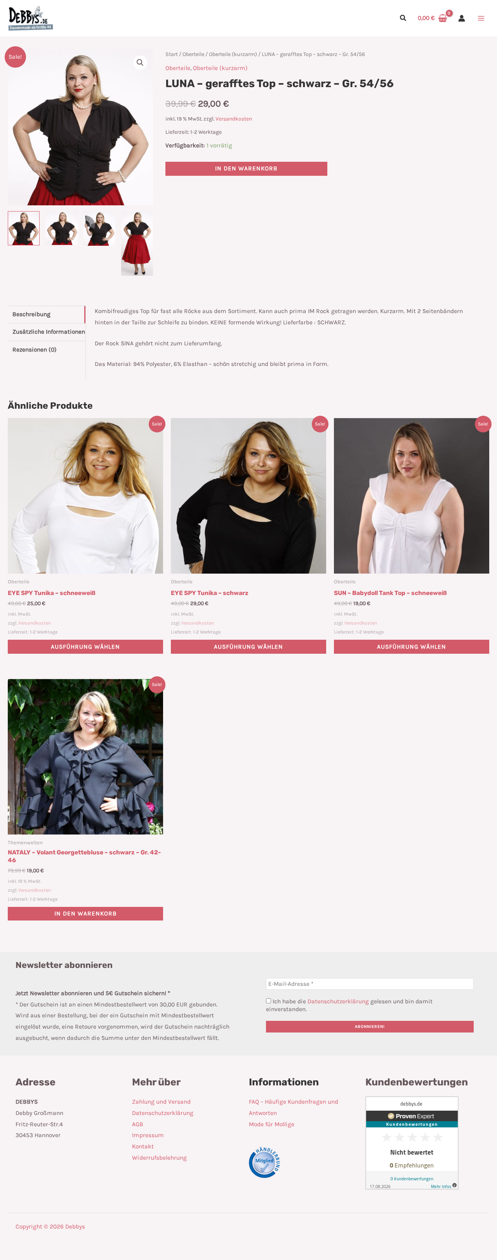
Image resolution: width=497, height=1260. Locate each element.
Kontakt (143, 1146)
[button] (403, 19)
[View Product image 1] (24, 228)
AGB (137, 1124)
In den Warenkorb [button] (85, 913)
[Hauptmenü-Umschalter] (481, 18)
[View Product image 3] (99, 228)
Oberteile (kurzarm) (233, 54)
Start (171, 54)
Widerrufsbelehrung (159, 1157)
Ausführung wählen (85, 646)
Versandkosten (233, 119)
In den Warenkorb (246, 168)
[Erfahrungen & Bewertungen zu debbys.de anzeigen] (412, 1142)
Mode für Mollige (271, 1124)
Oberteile (193, 54)
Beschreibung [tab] (31, 314)
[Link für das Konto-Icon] (461, 18)
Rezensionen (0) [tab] (34, 349)
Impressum (148, 1135)
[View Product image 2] (61, 228)
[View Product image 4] (137, 243)
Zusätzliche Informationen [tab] (48, 331)
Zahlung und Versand (161, 1101)
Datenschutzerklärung (338, 1001)
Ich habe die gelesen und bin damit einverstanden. (349, 1005)
